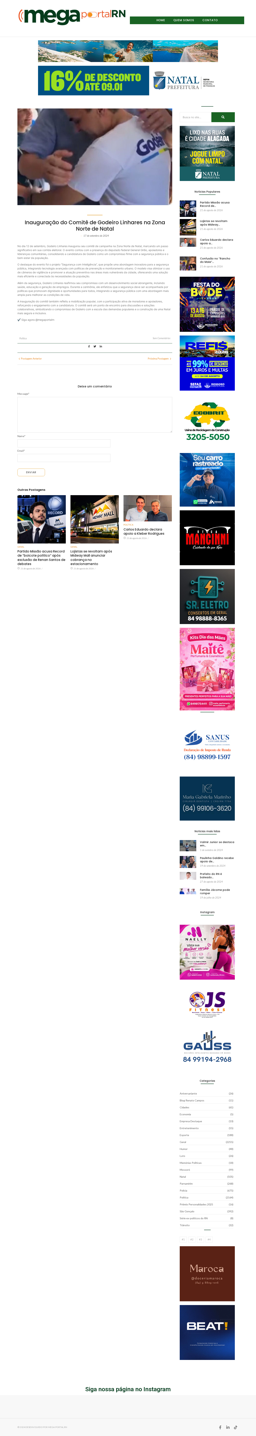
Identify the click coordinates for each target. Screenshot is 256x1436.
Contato (210, 20)
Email (21, 450)
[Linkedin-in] (228, 1427)
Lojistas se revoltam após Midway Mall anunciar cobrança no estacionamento (91, 557)
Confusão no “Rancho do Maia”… (215, 260)
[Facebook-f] (220, 1427)
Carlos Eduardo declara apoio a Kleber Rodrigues (144, 531)
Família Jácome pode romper (215, 891)
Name (21, 436)
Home (160, 20)
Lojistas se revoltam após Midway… (213, 222)
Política (23, 338)
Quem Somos (183, 20)
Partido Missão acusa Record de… (215, 204)
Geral (20, 547)
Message (23, 393)
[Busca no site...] (223, 117)
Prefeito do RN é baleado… (211, 875)
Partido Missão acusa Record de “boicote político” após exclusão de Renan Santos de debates (41, 557)
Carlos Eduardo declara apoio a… (216, 241)
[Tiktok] (236, 1427)
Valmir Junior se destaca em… (217, 843)
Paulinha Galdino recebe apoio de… (217, 859)
